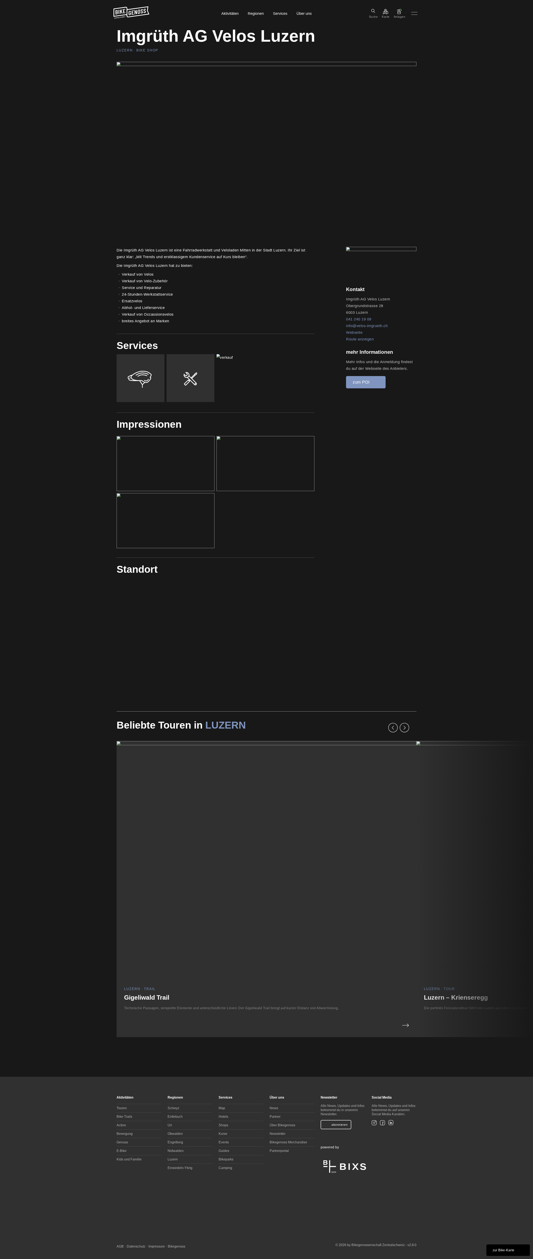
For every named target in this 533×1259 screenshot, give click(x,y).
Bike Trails (124, 1116)
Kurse (223, 1133)
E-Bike (122, 1151)
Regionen (256, 13)
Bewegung (125, 1133)
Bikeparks (226, 1159)
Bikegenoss (176, 1246)
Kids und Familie (129, 1159)
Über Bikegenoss (282, 1125)
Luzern (224, 725)
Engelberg (175, 1142)
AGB (120, 1246)
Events (224, 1142)
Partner (275, 1116)
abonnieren (339, 1124)
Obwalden (175, 1133)
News (274, 1108)
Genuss (122, 1142)
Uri (170, 1125)
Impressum (156, 1246)
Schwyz (173, 1108)
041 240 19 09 (358, 319)
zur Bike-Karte (503, 1250)
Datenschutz (136, 1246)
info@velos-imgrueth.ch (367, 326)
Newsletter (277, 1133)
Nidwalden (176, 1151)
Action (121, 1125)
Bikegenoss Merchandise (288, 1142)
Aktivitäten (230, 13)
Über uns (304, 13)
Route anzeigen (360, 339)
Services (280, 13)
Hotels (223, 1116)
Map (222, 1108)
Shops (223, 1125)
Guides (224, 1151)
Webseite (354, 332)
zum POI (361, 382)
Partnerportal (279, 1151)
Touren (122, 1108)
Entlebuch (175, 1116)
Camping (225, 1168)
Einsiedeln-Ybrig (180, 1168)
